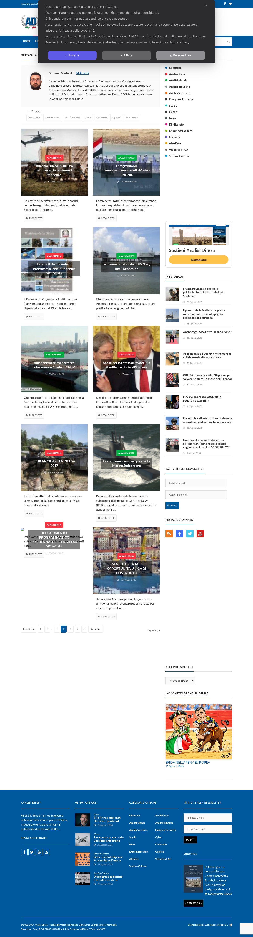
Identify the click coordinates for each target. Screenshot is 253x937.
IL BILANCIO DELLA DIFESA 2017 (54, 463)
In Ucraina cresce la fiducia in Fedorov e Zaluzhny (202, 398)
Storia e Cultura (179, 156)
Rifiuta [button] (128, 55)
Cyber (173, 111)
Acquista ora (193, 903)
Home (26, 41)
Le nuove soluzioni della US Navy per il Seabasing (126, 266)
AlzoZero (175, 143)
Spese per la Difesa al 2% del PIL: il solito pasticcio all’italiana (126, 365)
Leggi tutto (35, 218)
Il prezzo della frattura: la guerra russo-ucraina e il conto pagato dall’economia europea (204, 313)
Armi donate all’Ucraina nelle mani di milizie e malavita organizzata (207, 355)
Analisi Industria (72, 117)
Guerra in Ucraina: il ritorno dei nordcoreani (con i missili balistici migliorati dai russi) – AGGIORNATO (206, 443)
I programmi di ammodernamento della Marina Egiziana (127, 170)
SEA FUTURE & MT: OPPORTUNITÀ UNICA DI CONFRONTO (126, 568)
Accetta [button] (73, 55)
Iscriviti (172, 505)
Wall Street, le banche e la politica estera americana (108, 880)
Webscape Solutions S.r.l (217, 924)
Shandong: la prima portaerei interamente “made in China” (54, 365)
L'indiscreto (101, 117)
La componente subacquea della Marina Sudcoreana (126, 463)
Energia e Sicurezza (181, 99)
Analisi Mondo (52, 117)
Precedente (28, 629)
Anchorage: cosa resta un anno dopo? (207, 332)
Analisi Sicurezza (179, 93)
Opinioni (116, 117)
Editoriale (175, 67)
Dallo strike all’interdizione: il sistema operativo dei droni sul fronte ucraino (207, 420)
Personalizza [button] (182, 55)
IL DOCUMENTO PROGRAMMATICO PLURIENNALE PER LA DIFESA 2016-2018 (54, 539)
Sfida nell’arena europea (187, 762)
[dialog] (126, 31)
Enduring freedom (180, 130)
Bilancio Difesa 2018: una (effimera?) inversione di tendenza (54, 170)
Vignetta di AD (178, 149)
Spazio (173, 105)
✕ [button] (206, 5)
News (88, 117)
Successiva (96, 629)
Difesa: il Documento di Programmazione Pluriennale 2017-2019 (54, 268)
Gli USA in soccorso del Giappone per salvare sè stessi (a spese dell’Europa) (207, 376)
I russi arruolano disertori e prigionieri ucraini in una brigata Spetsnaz (203, 292)
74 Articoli (82, 73)
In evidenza (131, 117)
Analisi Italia (34, 117)
